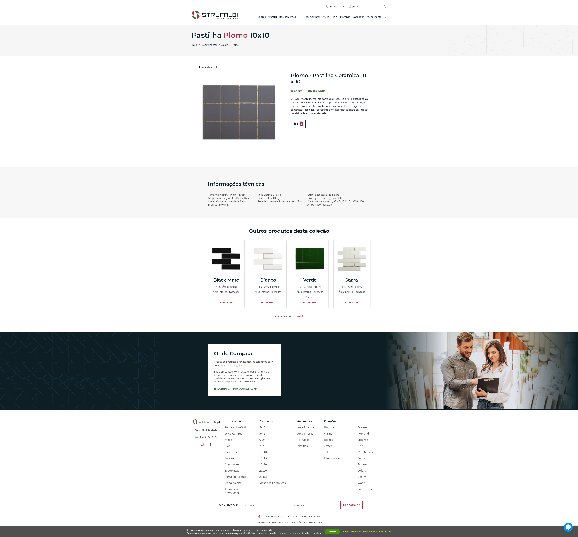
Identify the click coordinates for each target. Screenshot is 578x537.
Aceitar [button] (332, 531)
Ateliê (326, 17)
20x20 (263, 470)
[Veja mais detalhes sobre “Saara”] (352, 259)
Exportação (232, 470)
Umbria (329, 427)
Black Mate (226, 280)
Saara (351, 280)
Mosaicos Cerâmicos (272, 483)
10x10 (263, 452)
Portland (363, 433)
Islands (328, 439)
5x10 (262, 427)
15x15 (263, 458)
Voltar (282, 316)
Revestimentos (287, 17)
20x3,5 (263, 476)
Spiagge (363, 439)
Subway (363, 464)
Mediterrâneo (366, 452)
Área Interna (305, 433)
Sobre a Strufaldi (267, 17)
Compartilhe (206, 67)
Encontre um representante (233, 388)
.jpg (295, 123)
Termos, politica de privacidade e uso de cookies (366, 531)
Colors (224, 44)
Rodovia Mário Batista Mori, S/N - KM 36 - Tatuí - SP (290, 516)
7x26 (262, 446)
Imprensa (344, 17)
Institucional (233, 421)
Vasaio (328, 433)
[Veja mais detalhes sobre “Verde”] (310, 259)
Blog (334, 17)
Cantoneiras (365, 489)
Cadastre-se (351, 505)
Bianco (268, 280)
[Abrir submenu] (300, 17)
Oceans (362, 427)
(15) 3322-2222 (337, 6)
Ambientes (304, 421)
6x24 (262, 439)
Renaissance (332, 458)
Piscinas (302, 446)
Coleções (330, 421)
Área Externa (305, 427)
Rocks (361, 458)
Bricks (362, 446)
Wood (361, 483)
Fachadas (303, 439)
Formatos (266, 421)
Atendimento (374, 17)
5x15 (262, 433)
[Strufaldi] (214, 14)
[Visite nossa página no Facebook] (211, 444)
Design (362, 476)
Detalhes (227, 302)
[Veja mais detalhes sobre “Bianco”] (268, 259)
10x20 (263, 464)
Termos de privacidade (232, 491)
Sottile (328, 452)
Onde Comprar (312, 17)
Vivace (328, 446)
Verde (310, 280)
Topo (297, 316)
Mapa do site (233, 483)
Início (194, 44)
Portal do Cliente (235, 476)
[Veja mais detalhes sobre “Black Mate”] (226, 259)
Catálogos (358, 17)
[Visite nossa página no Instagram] (202, 444)
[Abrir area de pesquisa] (385, 6)
